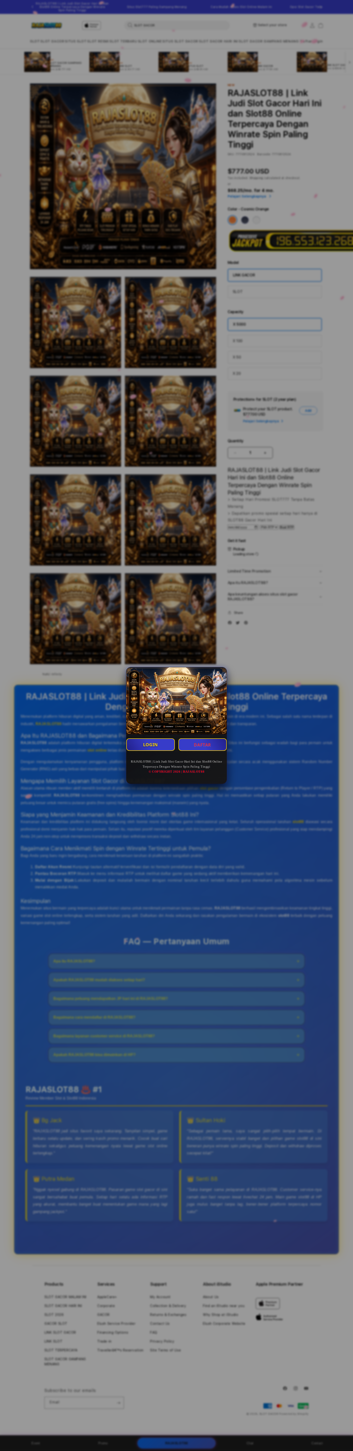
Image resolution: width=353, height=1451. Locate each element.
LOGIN (150, 744)
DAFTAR (202, 744)
